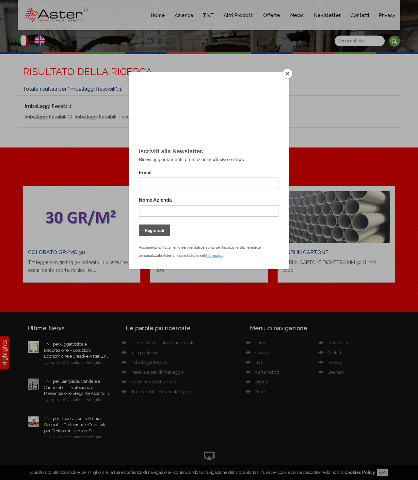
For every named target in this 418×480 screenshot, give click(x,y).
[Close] (287, 74)
